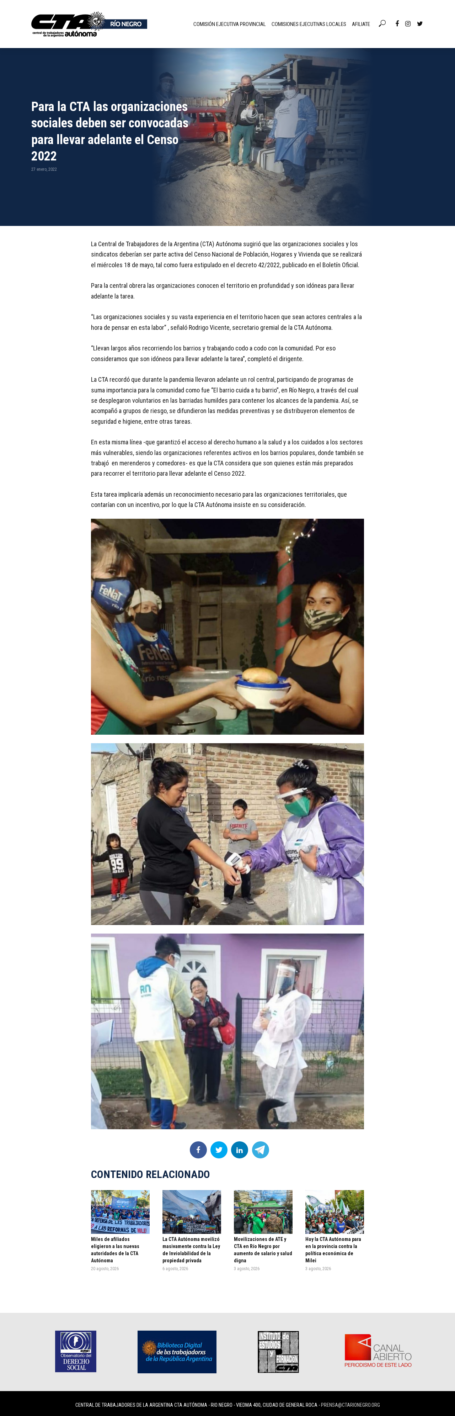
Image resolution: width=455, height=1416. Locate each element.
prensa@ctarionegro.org (350, 1405)
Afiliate (361, 24)
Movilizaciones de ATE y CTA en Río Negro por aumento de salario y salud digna (263, 1249)
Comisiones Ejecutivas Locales (309, 24)
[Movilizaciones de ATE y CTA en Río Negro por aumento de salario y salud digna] (263, 1212)
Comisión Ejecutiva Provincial (229, 24)
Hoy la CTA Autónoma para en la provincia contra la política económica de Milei (333, 1249)
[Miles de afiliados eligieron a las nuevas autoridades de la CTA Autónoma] (120, 1212)
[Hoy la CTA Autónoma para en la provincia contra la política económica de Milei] (334, 1212)
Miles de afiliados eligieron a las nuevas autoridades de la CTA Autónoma (115, 1249)
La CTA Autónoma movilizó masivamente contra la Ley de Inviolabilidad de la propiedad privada (191, 1249)
